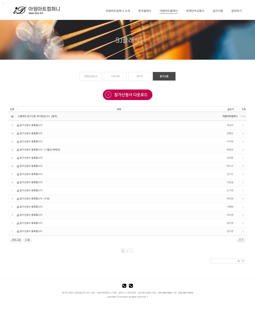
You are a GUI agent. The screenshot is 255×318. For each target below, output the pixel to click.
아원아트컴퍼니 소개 (118, 11)
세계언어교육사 (195, 11)
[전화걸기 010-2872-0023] (131, 286)
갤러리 (139, 76)
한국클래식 (144, 11)
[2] (27, 239)
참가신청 (164, 76)
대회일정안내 (90, 76)
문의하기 (236, 11)
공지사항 (218, 11)
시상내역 (115, 76)
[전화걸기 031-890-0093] (124, 286)
